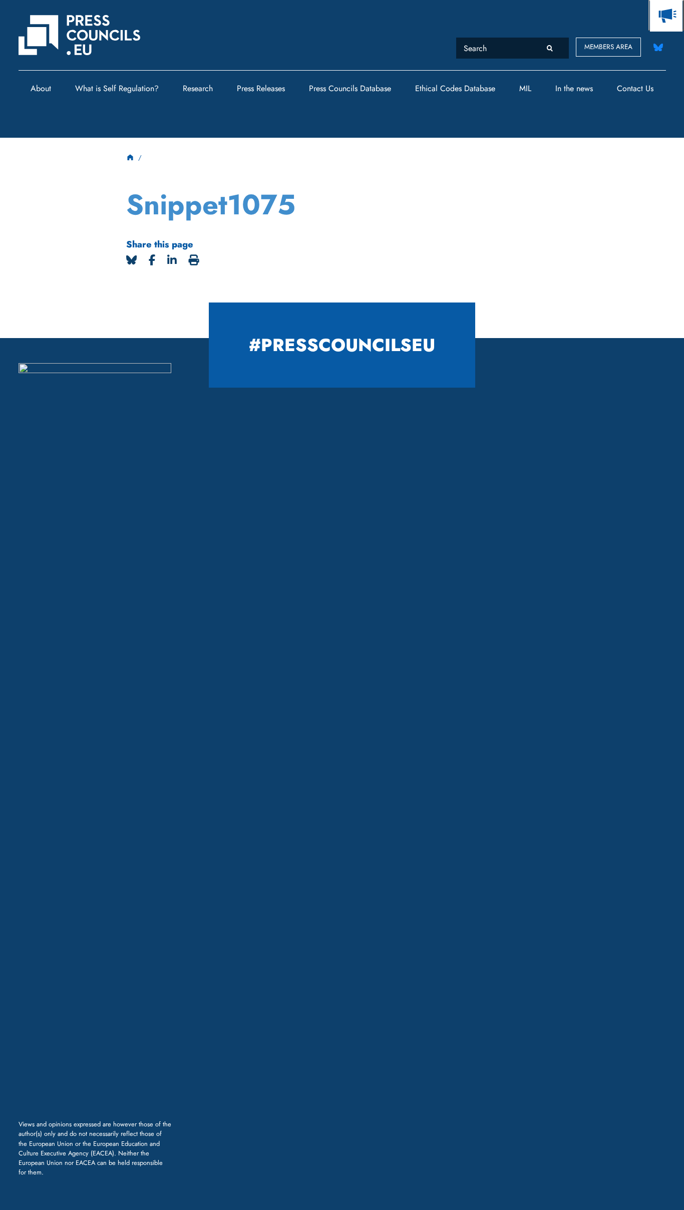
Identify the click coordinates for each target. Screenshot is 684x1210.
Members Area (608, 47)
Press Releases (261, 88)
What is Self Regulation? (117, 88)
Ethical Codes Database (455, 88)
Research (198, 88)
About (41, 88)
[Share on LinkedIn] (172, 260)
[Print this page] (194, 260)
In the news (574, 88)
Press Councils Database (350, 88)
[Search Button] (550, 47)
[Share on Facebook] (152, 260)
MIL (525, 88)
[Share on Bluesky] (131, 260)
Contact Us (635, 88)
